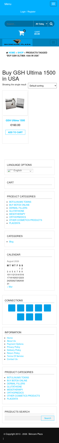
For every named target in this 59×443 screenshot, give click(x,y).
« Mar (10, 286)
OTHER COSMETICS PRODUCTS (25, 220)
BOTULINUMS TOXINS (20, 201)
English (17, 170)
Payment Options (15, 343)
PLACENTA (14, 223)
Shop (20, 52)
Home (12, 52)
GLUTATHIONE (16, 210)
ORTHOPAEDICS (17, 216)
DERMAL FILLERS (18, 207)
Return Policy (13, 352)
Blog (11, 241)
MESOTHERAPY (17, 213)
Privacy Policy (13, 346)
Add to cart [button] (15, 132)
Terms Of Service (15, 356)
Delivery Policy (14, 349)
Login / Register (28, 11)
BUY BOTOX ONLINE (19, 204)
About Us (11, 340)
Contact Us (12, 359)
